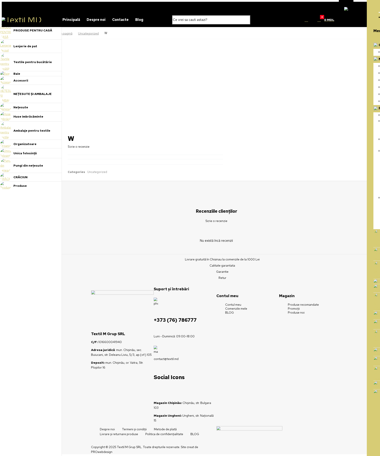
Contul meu (233, 305)
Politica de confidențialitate (164, 434)
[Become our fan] (162, 389)
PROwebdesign (101, 452)
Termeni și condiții (134, 429)
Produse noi (296, 312)
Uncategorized (88, 33)
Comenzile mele (236, 309)
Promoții (294, 309)
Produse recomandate (303, 305)
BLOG (229, 312)
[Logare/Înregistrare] (306, 20)
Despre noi (107, 429)
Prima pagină (63, 33)
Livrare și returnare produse (119, 434)
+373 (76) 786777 (175, 320)
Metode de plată (165, 429)
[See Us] (171, 389)
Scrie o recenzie (79, 147)
